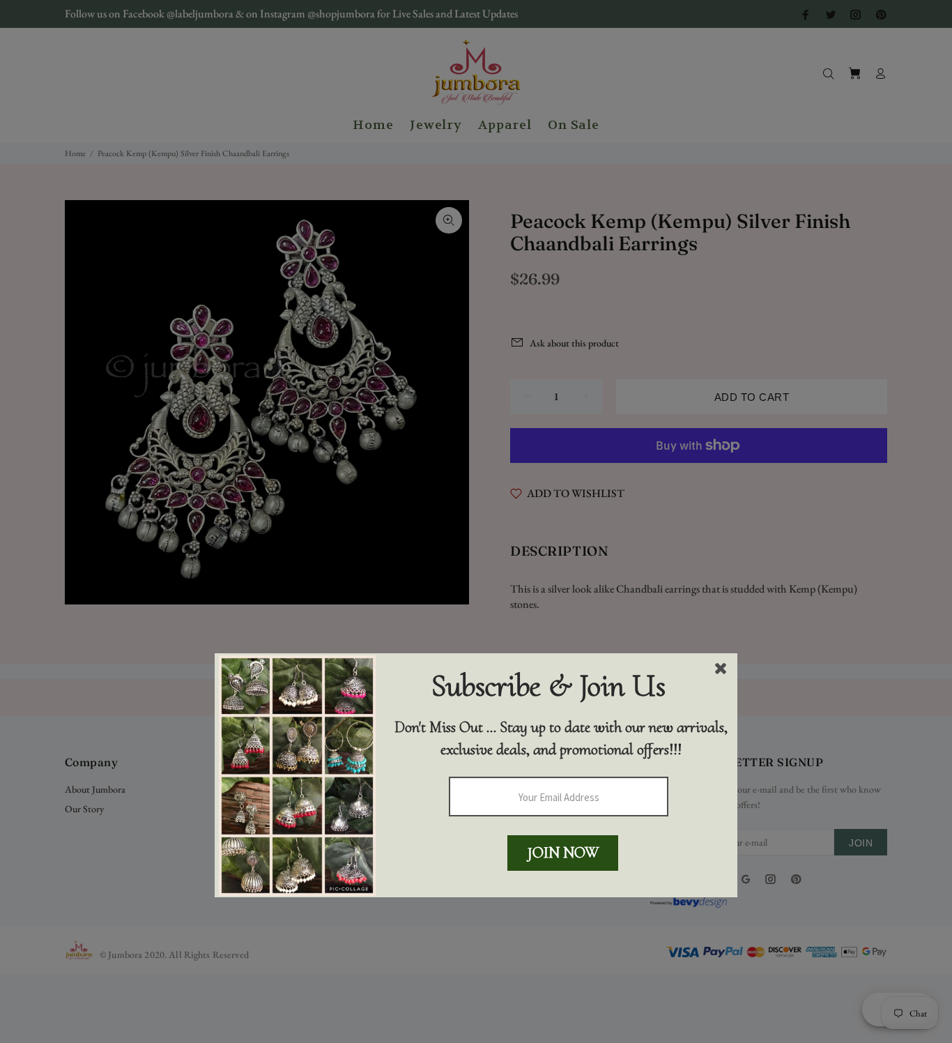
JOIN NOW (563, 853)
